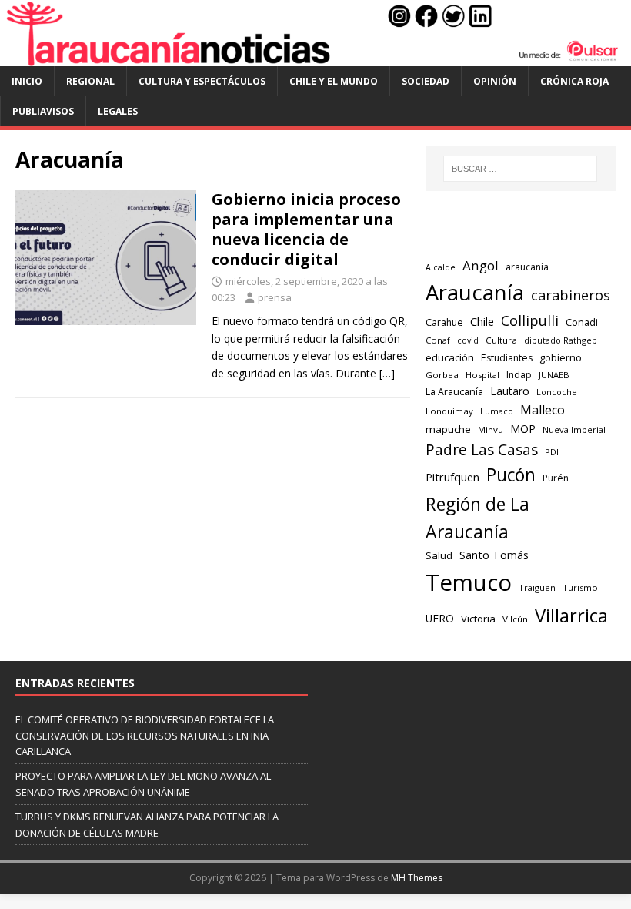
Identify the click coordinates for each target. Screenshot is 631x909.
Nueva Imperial (574, 429)
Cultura (501, 340)
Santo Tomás (494, 555)
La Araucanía (454, 391)
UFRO (440, 618)
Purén (556, 478)
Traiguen (537, 587)
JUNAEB (554, 375)
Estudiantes (507, 357)
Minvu (490, 429)
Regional (90, 81)
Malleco (542, 409)
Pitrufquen (452, 477)
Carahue (444, 322)
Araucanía (475, 292)
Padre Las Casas (482, 450)
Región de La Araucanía (477, 518)
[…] (387, 373)
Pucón (511, 475)
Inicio (27, 81)
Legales (118, 111)
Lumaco (496, 411)
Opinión (494, 81)
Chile (482, 321)
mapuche (448, 429)
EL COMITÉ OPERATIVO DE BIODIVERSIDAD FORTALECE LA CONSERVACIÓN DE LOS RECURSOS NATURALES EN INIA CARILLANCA (144, 736)
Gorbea (442, 375)
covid (468, 340)
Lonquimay (449, 411)
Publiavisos (43, 111)
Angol (480, 265)
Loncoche (556, 391)
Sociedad (425, 81)
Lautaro (509, 391)
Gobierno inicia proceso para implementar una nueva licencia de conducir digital (306, 229)
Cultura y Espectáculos (202, 81)
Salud (439, 555)
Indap (519, 374)
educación (450, 357)
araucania (527, 266)
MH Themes (416, 877)
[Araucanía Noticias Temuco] (315, 57)
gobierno (560, 357)
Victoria (478, 619)
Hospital (482, 375)
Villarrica (571, 615)
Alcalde (441, 267)
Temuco (469, 582)
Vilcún (515, 619)
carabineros (570, 295)
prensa (275, 297)
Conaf (438, 340)
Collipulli (530, 320)
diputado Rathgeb (560, 340)
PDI (552, 452)
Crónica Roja (574, 81)
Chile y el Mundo (333, 81)
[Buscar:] (520, 169)
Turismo (580, 587)
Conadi (582, 322)
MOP (523, 428)
